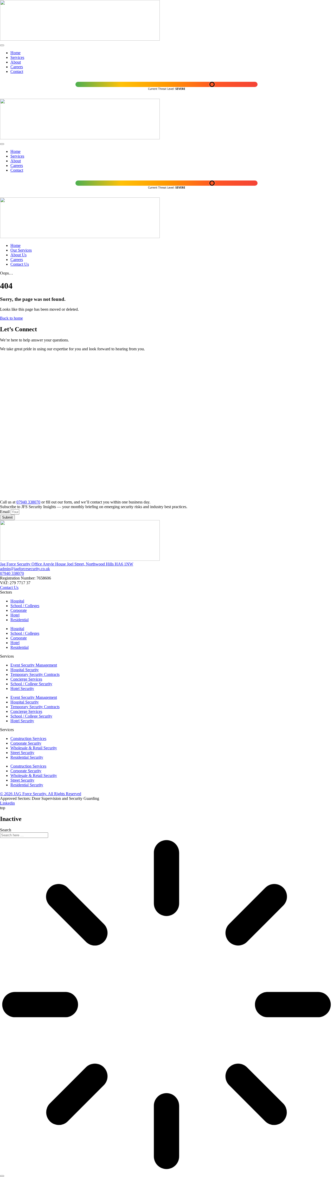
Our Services (21, 250)
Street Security (22, 752)
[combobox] (24, 835)
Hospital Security (24, 670)
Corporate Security (25, 743)
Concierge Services (26, 679)
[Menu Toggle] (2, 45)
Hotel (15, 615)
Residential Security (26, 757)
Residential (19, 620)
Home (15, 245)
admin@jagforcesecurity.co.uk (25, 568)
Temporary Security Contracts (35, 674)
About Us (18, 255)
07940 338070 (28, 502)
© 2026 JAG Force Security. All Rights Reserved (40, 794)
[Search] (2, 1176)
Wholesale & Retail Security (33, 748)
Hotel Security (22, 688)
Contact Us (19, 264)
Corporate (18, 610)
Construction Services (28, 738)
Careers (16, 259)
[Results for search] (166, 1005)
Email (5, 511)
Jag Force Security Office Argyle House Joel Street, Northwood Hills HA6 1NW (66, 564)
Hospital (17, 601)
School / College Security (31, 684)
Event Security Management (33, 665)
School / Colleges (24, 605)
